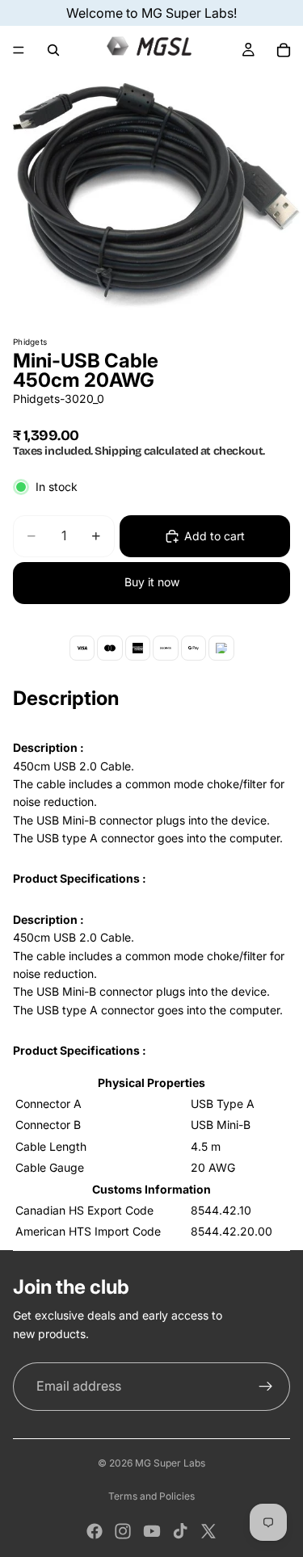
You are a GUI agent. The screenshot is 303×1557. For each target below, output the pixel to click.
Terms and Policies (151, 1496)
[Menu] (18, 50)
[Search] (53, 50)
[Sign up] (266, 1387)
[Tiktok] (180, 1531)
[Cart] (283, 50)
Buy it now (151, 582)
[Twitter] (208, 1531)
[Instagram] (123, 1531)
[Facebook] (94, 1531)
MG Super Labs (170, 1463)
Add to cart (214, 536)
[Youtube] (152, 1531)
